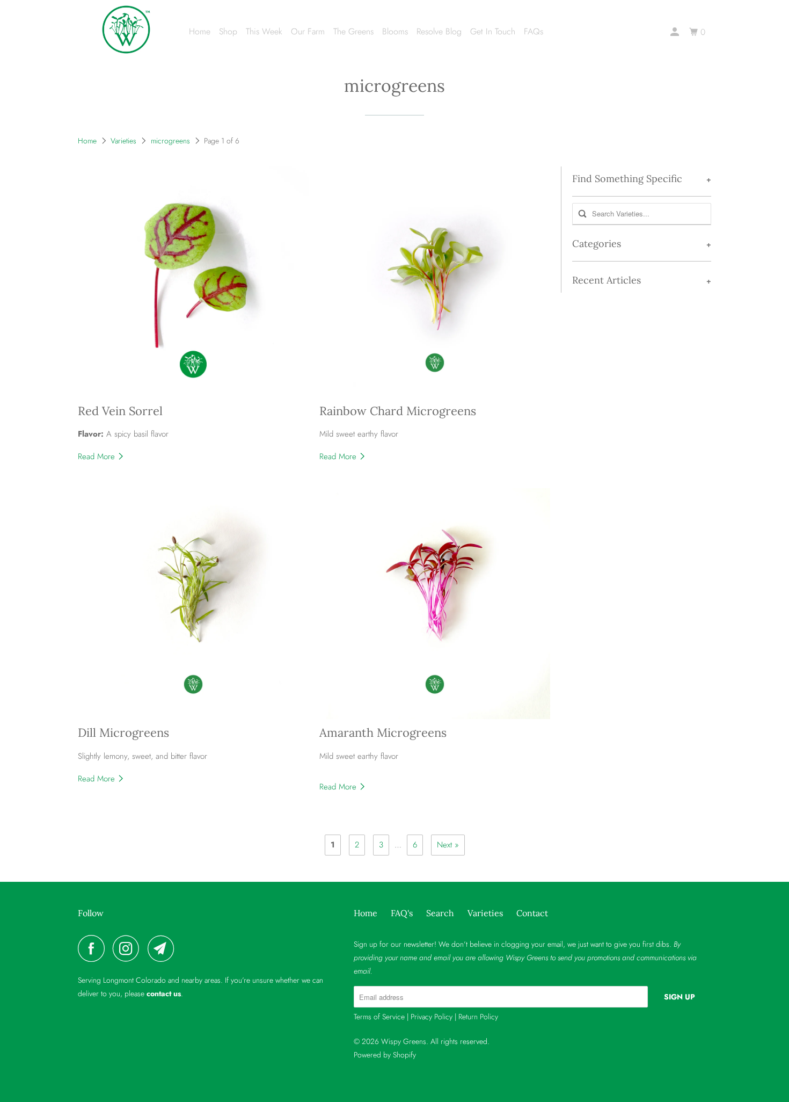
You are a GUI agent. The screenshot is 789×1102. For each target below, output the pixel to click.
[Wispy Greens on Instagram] (129, 948)
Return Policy (478, 1016)
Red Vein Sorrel (120, 410)
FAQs (533, 31)
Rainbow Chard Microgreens (397, 410)
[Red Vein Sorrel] (193, 281)
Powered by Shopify (385, 1054)
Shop (228, 31)
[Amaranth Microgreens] (434, 603)
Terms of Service (379, 1016)
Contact (532, 913)
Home (199, 31)
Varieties (123, 140)
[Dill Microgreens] (193, 603)
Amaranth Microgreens (383, 732)
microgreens (394, 86)
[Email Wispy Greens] (164, 948)
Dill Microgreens (123, 732)
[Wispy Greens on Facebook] (94, 948)
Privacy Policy (431, 1016)
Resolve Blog (439, 31)
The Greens (353, 31)
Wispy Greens (403, 1041)
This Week (264, 31)
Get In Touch (492, 31)
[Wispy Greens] (126, 29)
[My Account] (675, 32)
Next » (448, 845)
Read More (98, 456)
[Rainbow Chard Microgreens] (434, 281)
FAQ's (402, 913)
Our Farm (308, 31)
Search (440, 913)
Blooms (395, 31)
